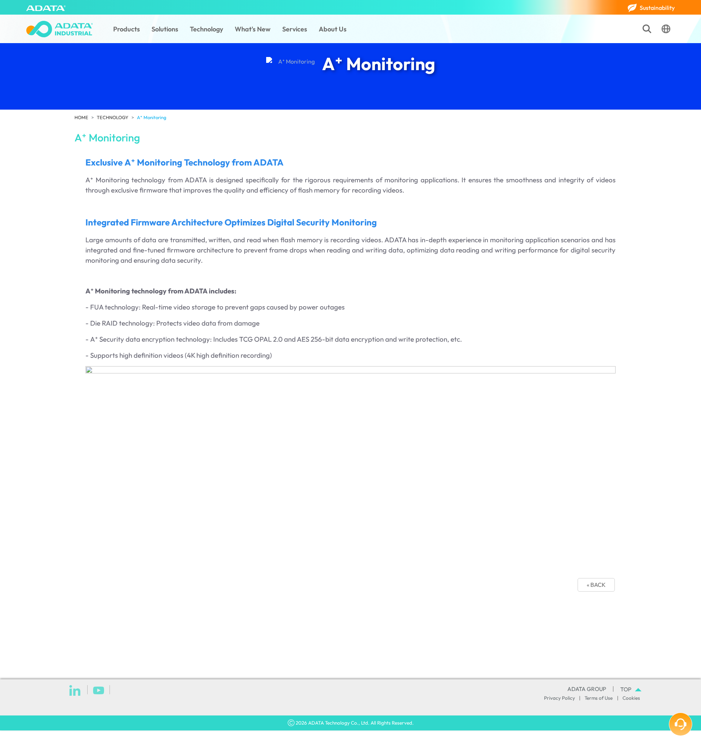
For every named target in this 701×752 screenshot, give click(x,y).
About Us (332, 29)
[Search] (647, 29)
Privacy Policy (559, 698)
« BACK (596, 584)
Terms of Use (599, 698)
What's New (253, 29)
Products (126, 29)
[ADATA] (46, 7)
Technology (206, 29)
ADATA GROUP (586, 689)
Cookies (631, 698)
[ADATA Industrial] (59, 29)
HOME (81, 117)
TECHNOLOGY (113, 117)
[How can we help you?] (680, 724)
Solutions (165, 29)
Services (294, 29)
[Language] (666, 29)
